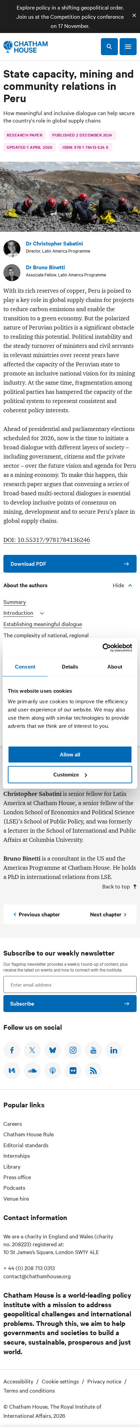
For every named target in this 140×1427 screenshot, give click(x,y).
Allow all (70, 754)
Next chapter (105, 914)
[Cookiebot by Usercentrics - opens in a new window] (102, 647)
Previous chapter (39, 914)
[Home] (25, 47)
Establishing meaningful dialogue (42, 623)
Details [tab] (70, 667)
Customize (66, 774)
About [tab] (114, 667)
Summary (14, 601)
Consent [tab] (25, 667)
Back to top (116, 886)
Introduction (18, 612)
